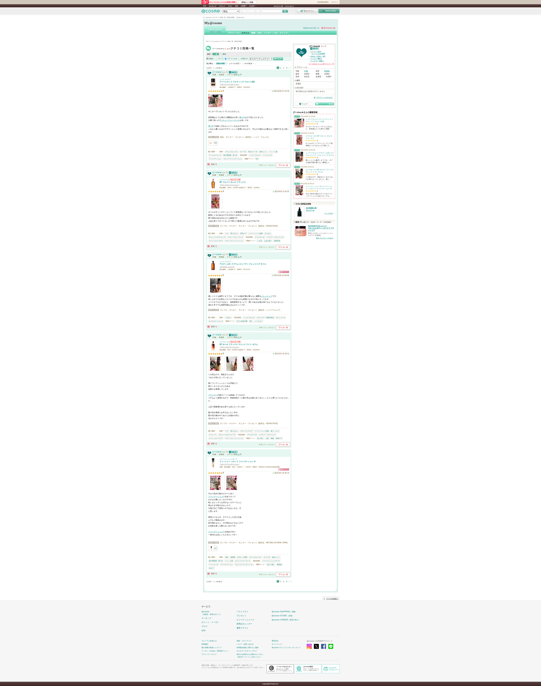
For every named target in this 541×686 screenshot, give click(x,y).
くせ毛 (259, 241)
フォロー (268, 33)
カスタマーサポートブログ (247, 651)
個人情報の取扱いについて (211, 648)
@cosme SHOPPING (284, 611)
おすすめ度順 (234, 63)
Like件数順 (248, 63)
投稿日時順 (220, 63)
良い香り (260, 438)
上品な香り (268, 241)
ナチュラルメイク (231, 151)
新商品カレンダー (244, 624)
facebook (323, 646)
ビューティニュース (245, 620)
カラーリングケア (246, 431)
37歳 (306, 71)
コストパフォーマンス (230, 120)
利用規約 (204, 644)
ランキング (212, 6)
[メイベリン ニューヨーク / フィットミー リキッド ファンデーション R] (213, 467)
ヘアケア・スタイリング (275, 237)
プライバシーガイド (209, 654)
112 (215, 548)
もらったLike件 (318, 54)
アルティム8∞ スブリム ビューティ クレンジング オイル (242, 264)
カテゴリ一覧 (278, 6)
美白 (226, 557)
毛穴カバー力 (252, 151)
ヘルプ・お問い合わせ (245, 644)
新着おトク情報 (247, 2)
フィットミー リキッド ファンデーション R (237, 461)
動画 (253, 33)
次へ (287, 68)
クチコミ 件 (315, 52)
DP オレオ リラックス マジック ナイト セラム (238, 344)
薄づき (242, 117)
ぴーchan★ (233, 49)
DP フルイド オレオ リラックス (232, 182)
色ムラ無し (271, 564)
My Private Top (329, 28)
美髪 (272, 438)
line (330, 646)
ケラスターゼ (224, 180)
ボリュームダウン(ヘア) (217, 237)
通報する (212, 164)
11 (239, 75)
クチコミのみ (232, 59)
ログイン (334, 2)
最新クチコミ (242, 628)
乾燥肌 (327, 71)
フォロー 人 (316, 59)
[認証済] (233, 72)
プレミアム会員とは (209, 641)
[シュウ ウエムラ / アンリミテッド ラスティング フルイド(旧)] (213, 87)
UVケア (211, 568)
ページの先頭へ (332, 599)
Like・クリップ (281, 33)
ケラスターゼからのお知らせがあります (235, 180)
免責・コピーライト (244, 641)
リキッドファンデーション (229, 84)
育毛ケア (243, 233)
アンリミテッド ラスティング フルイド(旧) (237, 82)
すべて (221, 59)
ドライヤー (212, 395)
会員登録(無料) (323, 2)
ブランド (222, 6)
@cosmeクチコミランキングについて (286, 648)
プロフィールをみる (324, 97)
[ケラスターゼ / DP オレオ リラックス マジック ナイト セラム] (213, 349)
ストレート (213, 435)
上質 (267, 438)
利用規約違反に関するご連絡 (248, 648)
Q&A (236, 6)
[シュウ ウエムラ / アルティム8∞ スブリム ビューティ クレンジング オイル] (213, 269)
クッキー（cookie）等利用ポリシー (215, 651)
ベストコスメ (289, 6)
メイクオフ (258, 321)
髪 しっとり (275, 431)
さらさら (268, 233)
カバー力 (243, 151)
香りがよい (234, 233)
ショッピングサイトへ (284, 272)
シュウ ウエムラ (225, 79)
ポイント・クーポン (210, 622)
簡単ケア (279, 438)
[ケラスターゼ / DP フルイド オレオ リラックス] (213, 187)
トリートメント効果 (256, 233)
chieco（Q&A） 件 (317, 56)
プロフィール (234, 33)
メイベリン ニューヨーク (228, 459)
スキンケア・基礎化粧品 (265, 317)
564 (215, 143)
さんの (321, 64)
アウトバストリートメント (229, 185)
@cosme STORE (283, 615)
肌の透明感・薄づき (230, 155)
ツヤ (226, 233)
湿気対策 (277, 241)
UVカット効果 (242, 557)
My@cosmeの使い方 (311, 28)
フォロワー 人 (317, 61)
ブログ (230, 6)
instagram (309, 646)
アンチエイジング (215, 155)
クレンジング (266, 296)
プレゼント (241, 615)
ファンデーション (215, 159)
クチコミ (246, 33)
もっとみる (328, 213)
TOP (204, 6)
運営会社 (275, 641)
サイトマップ (277, 644)
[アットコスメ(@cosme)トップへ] (210, 12)
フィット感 (273, 151)
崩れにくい (263, 151)
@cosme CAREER (286, 620)
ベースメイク (267, 155)
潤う (251, 321)
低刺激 (232, 557)
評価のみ (244, 59)
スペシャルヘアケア (216, 241)
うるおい (228, 317)
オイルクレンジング (227, 267)
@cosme (211, 612)
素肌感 (279, 564)
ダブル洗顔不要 (242, 321)
